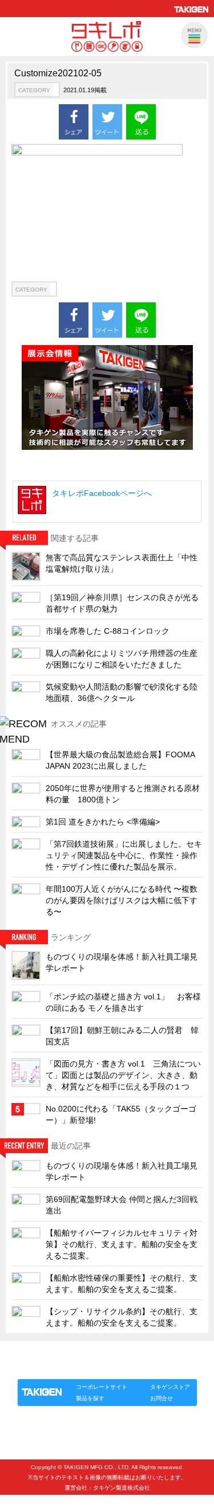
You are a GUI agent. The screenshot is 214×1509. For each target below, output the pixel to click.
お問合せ (161, 1398)
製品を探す (90, 1398)
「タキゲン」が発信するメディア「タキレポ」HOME (91, 1354)
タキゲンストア (170, 1387)
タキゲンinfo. (156, 1367)
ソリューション (83, 1367)
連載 (121, 1367)
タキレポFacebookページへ (102, 493)
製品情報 (38, 1367)
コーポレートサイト (101, 1387)
